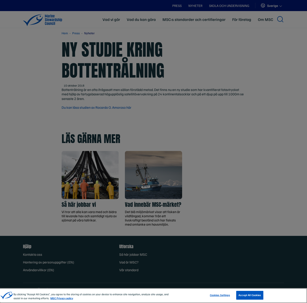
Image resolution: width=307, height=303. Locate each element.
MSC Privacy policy (61, 298)
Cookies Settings (220, 295)
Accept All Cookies (249, 295)
